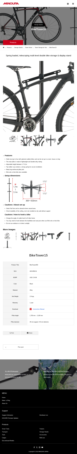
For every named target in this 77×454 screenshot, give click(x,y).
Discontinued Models (8, 440)
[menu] (72, 3)
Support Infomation (7, 415)
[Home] (3, 47)
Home (3, 397)
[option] (38, 96)
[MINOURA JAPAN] (11, 4)
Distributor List (44, 415)
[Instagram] (39, 447)
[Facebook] (34, 447)
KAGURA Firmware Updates (10, 418)
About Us (4, 403)
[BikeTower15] (26, 190)
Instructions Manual (38, 309)
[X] (37, 447)
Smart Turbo (5, 429)
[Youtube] (42, 447)
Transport (5, 432)
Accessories (43, 434)
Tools (3, 434)
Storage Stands (38, 24)
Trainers (42, 429)
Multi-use (42, 437)
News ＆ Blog (6, 400)
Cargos (4, 437)
